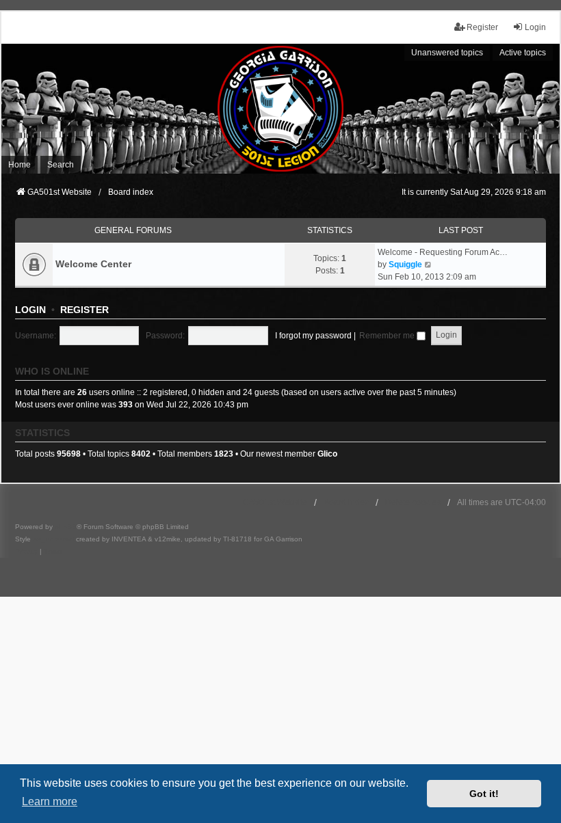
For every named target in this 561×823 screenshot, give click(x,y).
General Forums (133, 230)
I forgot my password (313, 335)
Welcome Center (93, 263)
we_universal (53, 539)
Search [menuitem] (60, 165)
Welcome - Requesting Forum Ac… (443, 252)
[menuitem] (26, 551)
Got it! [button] (484, 793)
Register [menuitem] (482, 27)
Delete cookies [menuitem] (413, 502)
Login (30, 309)
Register (84, 309)
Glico (327, 454)
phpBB (66, 526)
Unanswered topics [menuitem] (447, 52)
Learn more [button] (49, 801)
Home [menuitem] (19, 165)
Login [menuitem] (535, 27)
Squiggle (405, 264)
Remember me (388, 335)
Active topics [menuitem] (522, 52)
